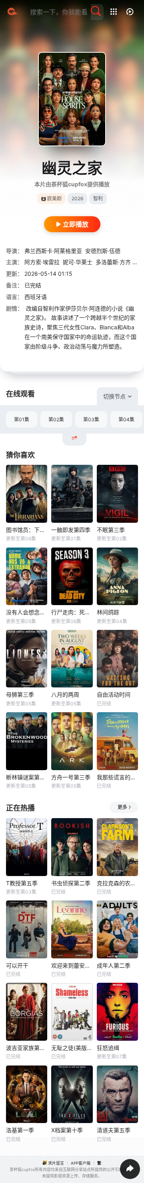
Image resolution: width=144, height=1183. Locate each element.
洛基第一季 (20, 1130)
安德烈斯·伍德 (102, 250)
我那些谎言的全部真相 (117, 777)
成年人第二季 (113, 965)
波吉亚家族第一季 (26, 1047)
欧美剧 (54, 198)
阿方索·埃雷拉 (42, 262)
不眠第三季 (111, 529)
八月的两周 (65, 694)
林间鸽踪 (108, 612)
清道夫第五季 (113, 1130)
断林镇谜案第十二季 (26, 777)
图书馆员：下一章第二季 (26, 529)
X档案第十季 (67, 1130)
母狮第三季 (20, 694)
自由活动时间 (113, 694)
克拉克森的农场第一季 (117, 883)
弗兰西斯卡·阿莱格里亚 (53, 250)
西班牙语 (35, 296)
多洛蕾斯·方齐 (113, 262)
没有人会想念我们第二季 (26, 612)
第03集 (91, 419)
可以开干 (17, 965)
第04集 (126, 419)
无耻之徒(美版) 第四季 (71, 1047)
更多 (122, 807)
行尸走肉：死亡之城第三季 (71, 612)
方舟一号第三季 (70, 777)
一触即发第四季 (70, 529)
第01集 (21, 419)
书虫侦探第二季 (70, 883)
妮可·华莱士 (77, 262)
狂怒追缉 (108, 1047)
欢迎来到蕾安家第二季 (71, 965)
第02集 (56, 419)
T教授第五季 (22, 883)
